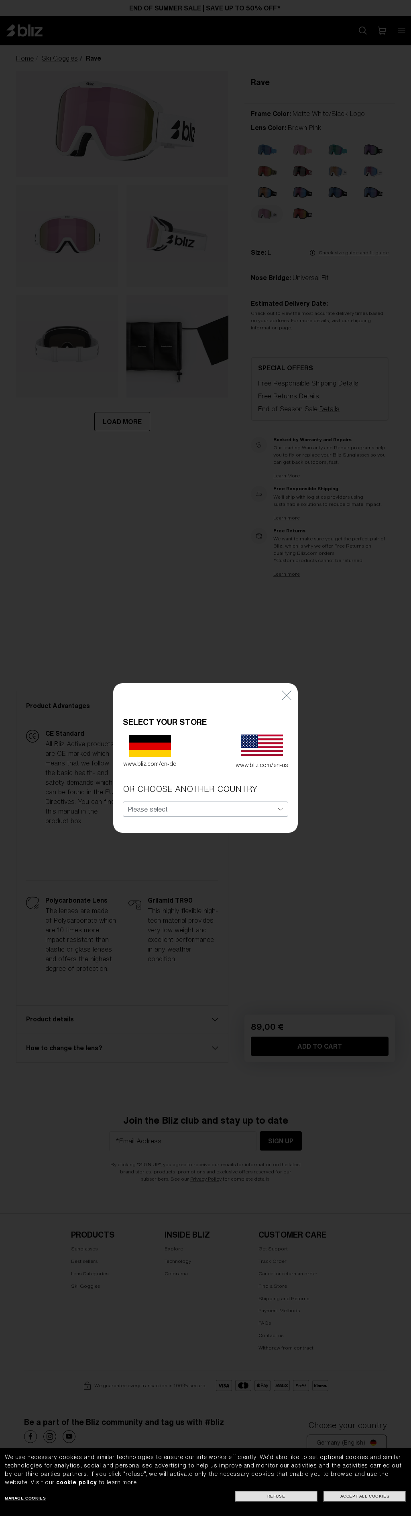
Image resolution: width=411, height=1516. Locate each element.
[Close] (286, 695)
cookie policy (76, 1482)
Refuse (276, 1496)
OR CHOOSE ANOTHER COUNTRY (190, 789)
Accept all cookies (365, 1496)
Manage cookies (25, 1498)
